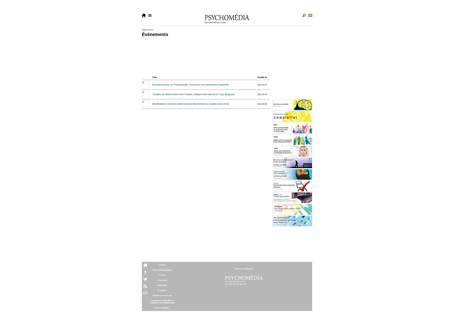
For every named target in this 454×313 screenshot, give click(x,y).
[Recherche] (303, 17)
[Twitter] (145, 280)
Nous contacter (162, 308)
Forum (162, 275)
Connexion (162, 280)
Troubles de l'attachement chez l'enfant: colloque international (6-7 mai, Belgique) (193, 94)
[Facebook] (145, 273)
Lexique (162, 265)
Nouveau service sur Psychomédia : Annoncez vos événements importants (190, 84)
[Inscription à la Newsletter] (309, 17)
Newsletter (162, 285)
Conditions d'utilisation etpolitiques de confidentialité (162, 302)
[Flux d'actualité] (145, 287)
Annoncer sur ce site (162, 295)
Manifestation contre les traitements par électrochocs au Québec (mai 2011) (190, 104)
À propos (162, 290)
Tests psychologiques (162, 270)
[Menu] (151, 17)
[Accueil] (145, 17)
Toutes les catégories (243, 269)
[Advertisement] (213, 7)
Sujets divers (147, 30)
